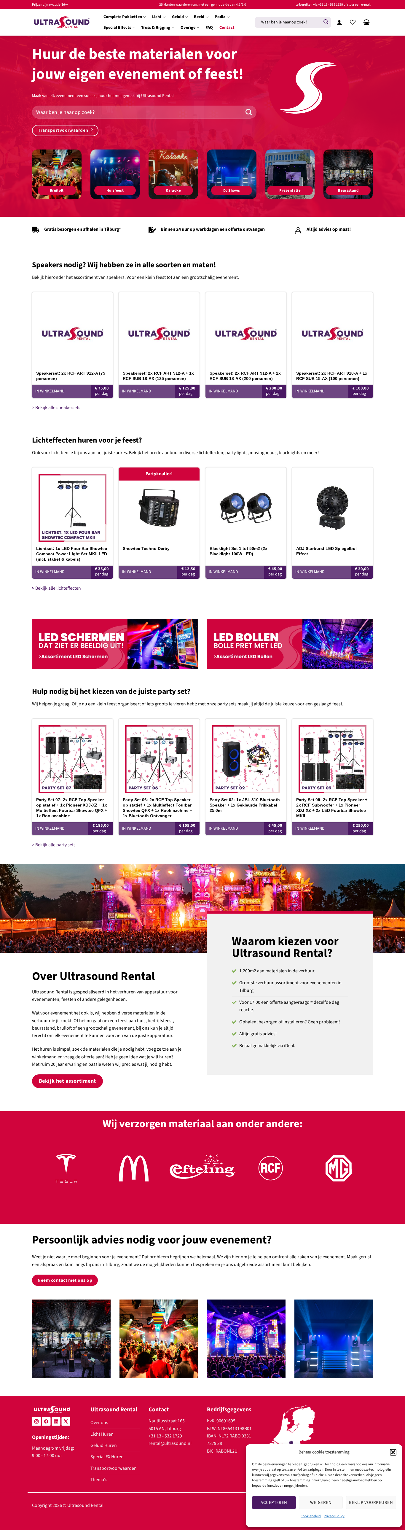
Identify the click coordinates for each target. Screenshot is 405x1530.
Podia (220, 17)
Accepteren (274, 1502)
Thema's (98, 1479)
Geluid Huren (103, 1445)
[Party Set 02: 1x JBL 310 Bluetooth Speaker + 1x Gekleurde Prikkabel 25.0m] (245, 756)
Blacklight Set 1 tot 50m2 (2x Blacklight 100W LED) (238, 551)
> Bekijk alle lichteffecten (56, 588)
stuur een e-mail (359, 4)
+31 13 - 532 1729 (330, 4)
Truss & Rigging (155, 27)
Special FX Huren (107, 1456)
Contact (227, 27)
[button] (393, 1452)
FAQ (209, 27)
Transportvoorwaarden (113, 1468)
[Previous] (46, 1175)
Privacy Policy (334, 1516)
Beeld (199, 17)
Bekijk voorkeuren (371, 1502)
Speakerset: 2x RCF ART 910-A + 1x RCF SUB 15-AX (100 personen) (331, 376)
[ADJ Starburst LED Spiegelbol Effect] (332, 504)
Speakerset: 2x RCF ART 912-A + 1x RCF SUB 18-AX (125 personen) (158, 376)
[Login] (339, 22)
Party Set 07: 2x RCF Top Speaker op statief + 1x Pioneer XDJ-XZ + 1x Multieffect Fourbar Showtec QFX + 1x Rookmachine (71, 807)
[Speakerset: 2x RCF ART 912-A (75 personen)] (72, 329)
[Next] (358, 1175)
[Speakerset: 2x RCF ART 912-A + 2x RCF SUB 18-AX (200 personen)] (245, 329)
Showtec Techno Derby (146, 548)
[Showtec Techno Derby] (159, 504)
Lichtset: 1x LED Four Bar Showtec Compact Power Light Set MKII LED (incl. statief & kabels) (71, 554)
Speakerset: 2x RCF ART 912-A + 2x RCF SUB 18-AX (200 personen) (245, 376)
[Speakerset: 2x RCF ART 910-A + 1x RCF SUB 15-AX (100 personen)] (332, 329)
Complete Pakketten (122, 17)
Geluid (178, 17)
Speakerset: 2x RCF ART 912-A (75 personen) (70, 376)
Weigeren (320, 1502)
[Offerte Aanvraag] (366, 22)
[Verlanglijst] (353, 22)
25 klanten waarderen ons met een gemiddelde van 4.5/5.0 (202, 4)
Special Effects (117, 27)
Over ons (99, 1422)
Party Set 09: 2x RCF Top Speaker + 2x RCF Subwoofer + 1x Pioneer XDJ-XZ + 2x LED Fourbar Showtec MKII (331, 807)
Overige (188, 27)
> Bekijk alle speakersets (56, 407)
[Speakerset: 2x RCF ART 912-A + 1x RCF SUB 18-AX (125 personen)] (159, 329)
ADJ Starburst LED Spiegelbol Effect (326, 551)
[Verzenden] (326, 22)
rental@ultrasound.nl (170, 1443)
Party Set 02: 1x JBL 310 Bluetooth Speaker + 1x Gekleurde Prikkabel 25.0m (245, 805)
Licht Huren (102, 1434)
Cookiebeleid (311, 1516)
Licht (157, 17)
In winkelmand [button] (50, 391)
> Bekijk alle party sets (54, 845)
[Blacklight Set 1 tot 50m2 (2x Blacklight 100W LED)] (245, 504)
